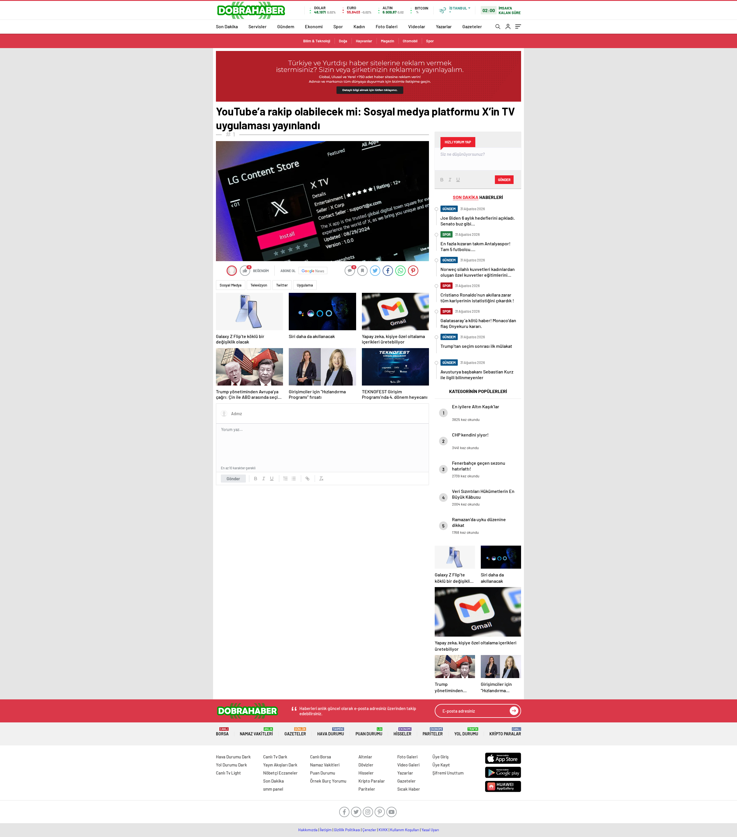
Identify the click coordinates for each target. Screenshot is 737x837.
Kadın (359, 26)
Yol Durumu (466, 731)
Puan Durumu (369, 731)
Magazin (387, 41)
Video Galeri (408, 764)
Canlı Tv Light (228, 772)
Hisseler (402, 731)
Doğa (343, 41)
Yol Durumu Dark (231, 764)
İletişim (326, 829)
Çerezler (369, 829)
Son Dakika (227, 26)
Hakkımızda (308, 829)
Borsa (222, 731)
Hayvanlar (364, 41)
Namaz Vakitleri (256, 731)
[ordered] (286, 478)
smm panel (273, 789)
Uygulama (305, 285)
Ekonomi (314, 26)
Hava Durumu (330, 731)
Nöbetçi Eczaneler (280, 772)
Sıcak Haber (408, 789)
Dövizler (365, 764)
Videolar (416, 26)
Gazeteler (472, 26)
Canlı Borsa (320, 756)
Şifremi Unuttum (448, 772)
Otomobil (410, 41)
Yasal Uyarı (430, 829)
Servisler (257, 26)
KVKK (383, 829)
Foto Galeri (387, 26)
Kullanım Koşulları (404, 829)
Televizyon (258, 285)
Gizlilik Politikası (347, 829)
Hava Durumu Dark (233, 756)
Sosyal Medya (231, 285)
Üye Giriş (440, 756)
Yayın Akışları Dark (280, 764)
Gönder (233, 478)
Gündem (285, 26)
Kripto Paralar (505, 731)
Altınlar (365, 756)
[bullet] (294, 478)
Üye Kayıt (441, 764)
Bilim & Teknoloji (316, 41)
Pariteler (433, 731)
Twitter (282, 285)
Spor (338, 26)
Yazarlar (444, 26)
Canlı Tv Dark (275, 756)
